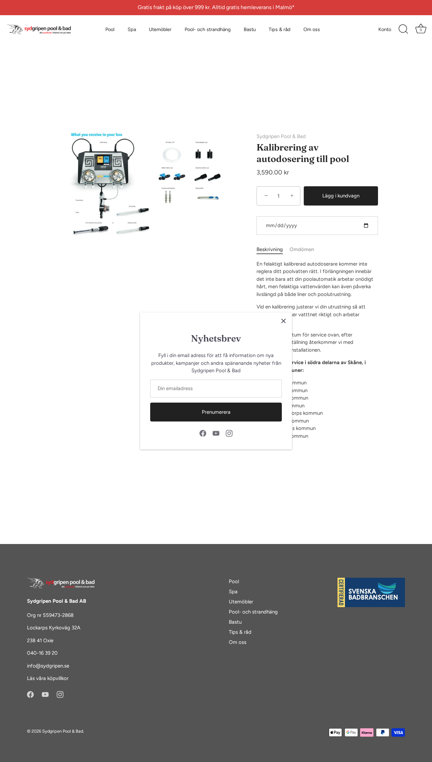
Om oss (311, 29)
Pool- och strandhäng (208, 29)
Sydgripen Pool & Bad (281, 136)
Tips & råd (279, 29)
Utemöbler (160, 29)
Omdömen (302, 249)
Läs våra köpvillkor (48, 678)
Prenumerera (216, 412)
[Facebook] (202, 433)
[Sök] (403, 29)
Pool (109, 29)
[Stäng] (283, 321)
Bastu (250, 29)
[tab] (273, 249)
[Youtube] (216, 433)
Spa (132, 29)
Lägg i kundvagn (340, 196)
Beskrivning (269, 249)
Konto (384, 29)
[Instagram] (229, 433)
